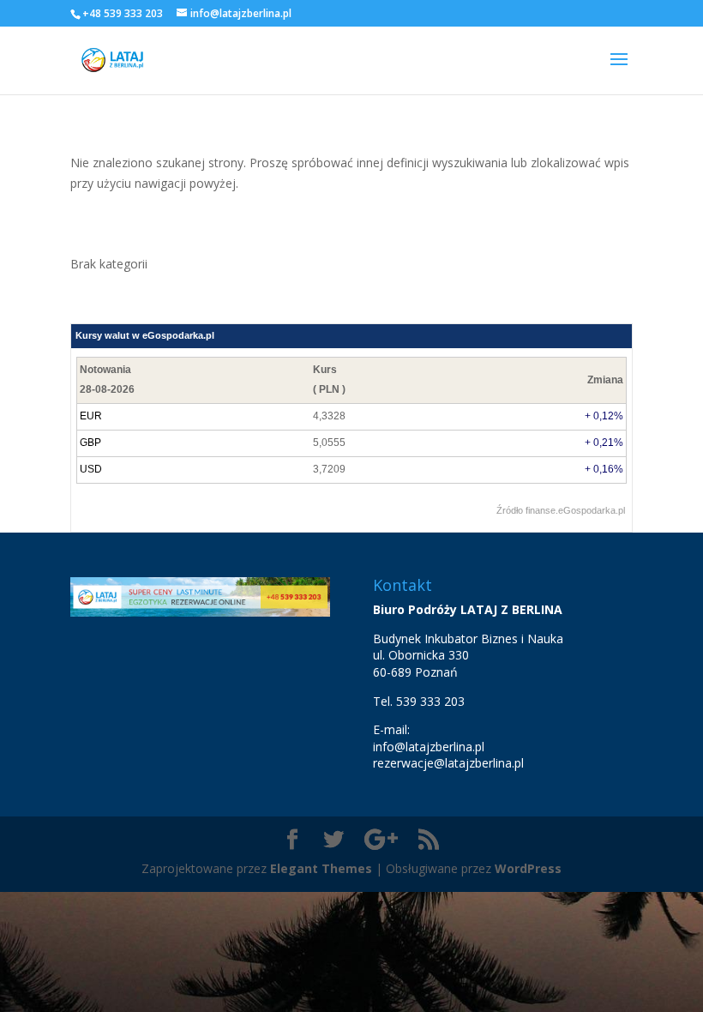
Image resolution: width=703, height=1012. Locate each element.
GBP (90, 443)
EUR (91, 416)
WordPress (528, 868)
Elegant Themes (321, 868)
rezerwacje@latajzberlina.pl (448, 763)
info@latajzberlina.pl (428, 746)
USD (91, 469)
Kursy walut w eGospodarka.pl (144, 335)
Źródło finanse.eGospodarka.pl (560, 510)
